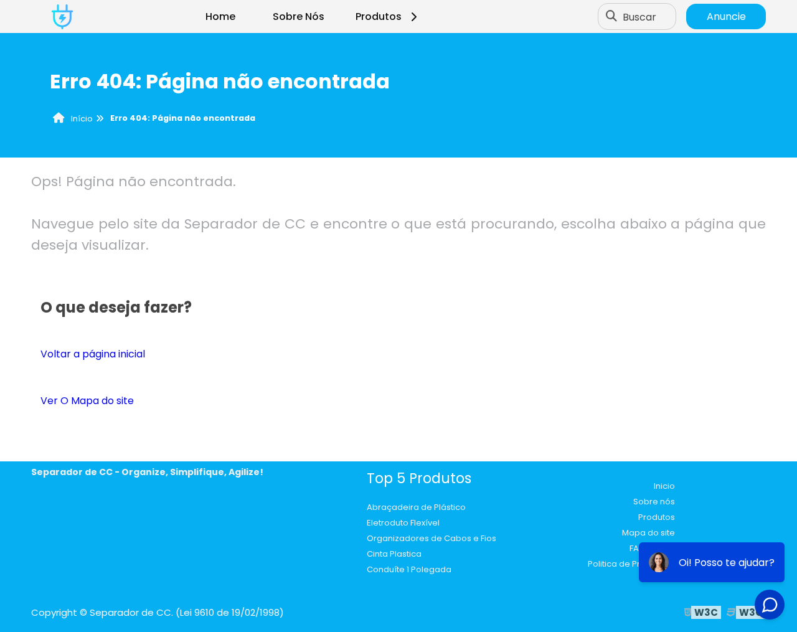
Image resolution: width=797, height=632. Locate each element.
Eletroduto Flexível (403, 523)
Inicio (664, 486)
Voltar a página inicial (92, 354)
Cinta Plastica (394, 554)
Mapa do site (648, 533)
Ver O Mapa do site (87, 401)
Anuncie (726, 16)
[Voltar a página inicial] (62, 16)
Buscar (639, 16)
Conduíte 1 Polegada (409, 569)
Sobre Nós (298, 16)
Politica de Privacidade (634, 564)
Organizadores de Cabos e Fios (431, 538)
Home (220, 16)
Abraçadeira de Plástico (416, 507)
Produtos (379, 16)
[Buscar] (611, 16)
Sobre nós (654, 501)
